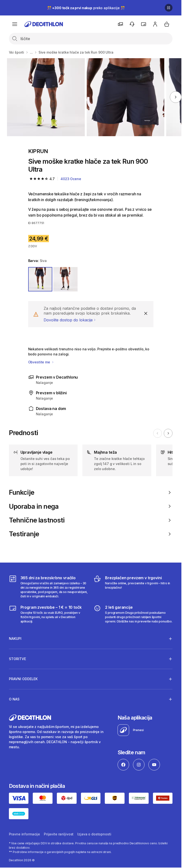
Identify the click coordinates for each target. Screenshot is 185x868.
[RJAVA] (65, 279)
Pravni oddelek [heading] (23, 679)
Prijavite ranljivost (58, 834)
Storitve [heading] (17, 659)
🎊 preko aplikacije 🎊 (86, 8)
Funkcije (21, 492)
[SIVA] (40, 279)
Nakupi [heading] (15, 638)
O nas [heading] (14, 699)
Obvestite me (39, 362)
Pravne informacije (24, 834)
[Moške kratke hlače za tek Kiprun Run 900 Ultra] (46, 97)
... (31, 52)
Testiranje (24, 534)
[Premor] (168, 8)
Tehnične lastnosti (37, 520)
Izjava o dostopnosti (94, 834)
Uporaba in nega (34, 506)
